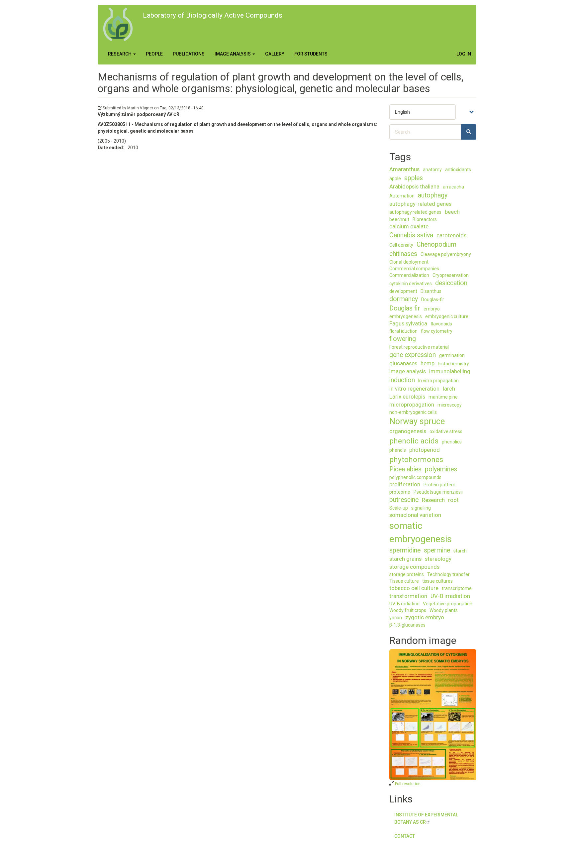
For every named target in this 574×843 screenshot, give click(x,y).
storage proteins (406, 574)
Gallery (274, 54)
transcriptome (457, 588)
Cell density (401, 245)
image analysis (407, 371)
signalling (421, 508)
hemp (427, 363)
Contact (404, 836)
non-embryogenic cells (413, 412)
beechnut (399, 219)
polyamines (441, 469)
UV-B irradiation (450, 596)
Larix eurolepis (407, 396)
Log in (463, 54)
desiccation (451, 283)
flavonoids (441, 323)
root (453, 500)
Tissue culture (404, 581)
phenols (397, 450)
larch (449, 388)
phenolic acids (413, 440)
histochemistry (453, 363)
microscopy (449, 405)
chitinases (403, 254)
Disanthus (431, 291)
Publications (189, 54)
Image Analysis (233, 54)
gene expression (412, 355)
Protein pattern (439, 484)
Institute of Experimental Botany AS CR (426, 818)
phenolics (452, 441)
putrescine (404, 500)
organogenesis (407, 431)
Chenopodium (436, 244)
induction (402, 380)
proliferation (404, 484)
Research (120, 54)
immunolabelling (449, 371)
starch (460, 550)
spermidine (405, 550)
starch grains (405, 558)
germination (452, 355)
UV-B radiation (404, 603)
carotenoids (451, 235)
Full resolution (407, 784)
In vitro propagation (438, 380)
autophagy (432, 195)
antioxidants (458, 169)
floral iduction (403, 331)
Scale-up (398, 508)
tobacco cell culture (413, 588)
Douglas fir (404, 308)
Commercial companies (414, 268)
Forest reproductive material (419, 347)
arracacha (453, 186)
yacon (395, 617)
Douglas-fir (432, 299)
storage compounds (414, 566)
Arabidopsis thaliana (414, 186)
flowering (402, 339)
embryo (432, 308)
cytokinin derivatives (410, 283)
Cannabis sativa (411, 235)
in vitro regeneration (414, 388)
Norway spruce (417, 421)
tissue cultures (437, 581)
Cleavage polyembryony (446, 254)
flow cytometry (436, 331)
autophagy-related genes (420, 203)
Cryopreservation (450, 275)
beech (452, 211)
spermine (437, 550)
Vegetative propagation (447, 603)
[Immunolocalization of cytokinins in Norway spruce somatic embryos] (433, 714)
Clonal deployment (409, 262)
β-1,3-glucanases (407, 625)
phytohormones (416, 459)
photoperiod (424, 449)
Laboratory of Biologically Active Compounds (212, 15)
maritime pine (443, 397)
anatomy (432, 169)
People (154, 54)
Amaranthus (404, 169)
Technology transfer (448, 574)
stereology (438, 558)
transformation (408, 596)
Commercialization (409, 275)
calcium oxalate (409, 226)
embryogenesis (405, 316)
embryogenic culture (446, 316)
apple (395, 178)
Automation (402, 195)
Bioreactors (425, 219)
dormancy (403, 299)
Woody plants (444, 610)
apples (413, 178)
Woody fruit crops (407, 610)
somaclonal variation (415, 515)
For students (311, 54)
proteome (399, 492)
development (403, 291)
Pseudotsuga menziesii (438, 492)
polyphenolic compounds (415, 477)
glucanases (403, 363)
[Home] (120, 24)
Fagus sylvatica (408, 323)
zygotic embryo (424, 617)
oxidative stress (446, 431)
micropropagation (411, 404)
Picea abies (405, 469)
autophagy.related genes (415, 212)
